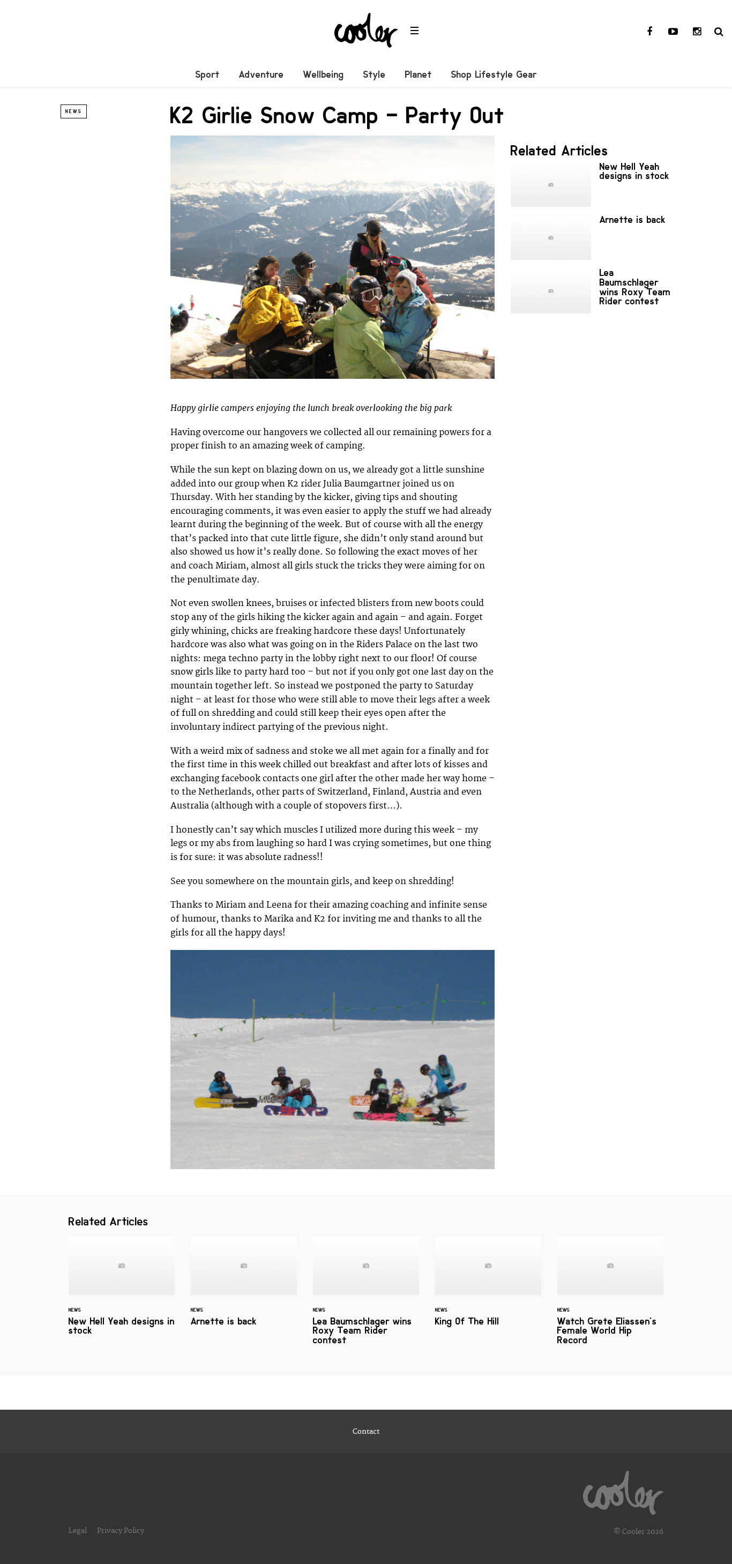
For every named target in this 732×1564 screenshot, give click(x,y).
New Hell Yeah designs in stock (591, 184)
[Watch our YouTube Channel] (673, 32)
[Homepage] (623, 1490)
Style (374, 74)
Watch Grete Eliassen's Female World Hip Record (610, 1297)
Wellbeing (323, 74)
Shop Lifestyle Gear (494, 74)
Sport (208, 74)
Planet (418, 74)
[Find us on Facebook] (649, 32)
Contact (366, 1431)
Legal (78, 1530)
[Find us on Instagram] (696, 32)
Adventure (261, 74)
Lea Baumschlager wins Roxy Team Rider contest (591, 290)
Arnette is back (591, 237)
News (73, 111)
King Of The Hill (488, 1287)
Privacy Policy (120, 1530)
